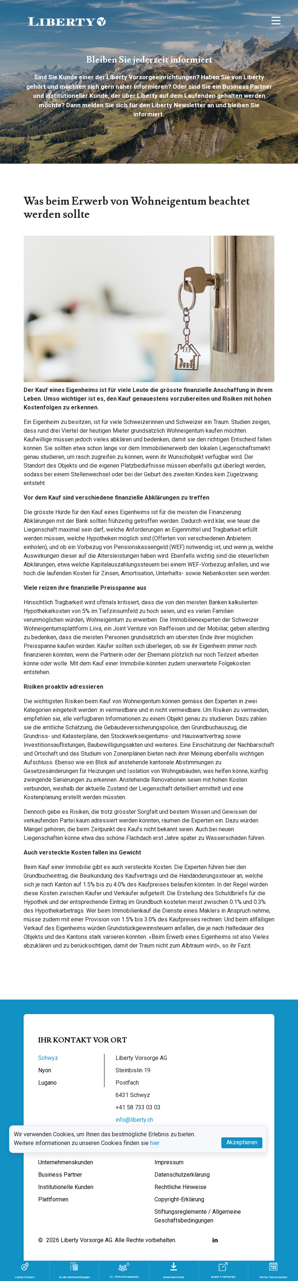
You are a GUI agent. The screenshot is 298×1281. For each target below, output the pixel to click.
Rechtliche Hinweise (180, 1187)
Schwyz (48, 1057)
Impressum (169, 1162)
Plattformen (53, 1199)
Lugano (47, 1082)
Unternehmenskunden (65, 1162)
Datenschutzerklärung (182, 1174)
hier (155, 1143)
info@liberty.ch (134, 1119)
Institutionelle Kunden (65, 1187)
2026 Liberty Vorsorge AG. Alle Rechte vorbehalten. (111, 1240)
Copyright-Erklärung (179, 1199)
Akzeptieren (241, 1142)
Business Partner (60, 1174)
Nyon (44, 1070)
